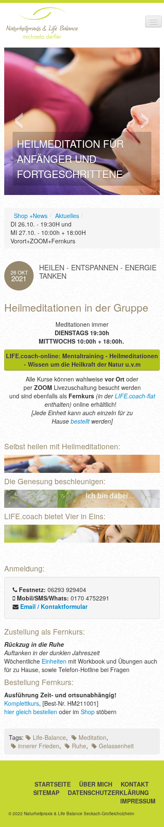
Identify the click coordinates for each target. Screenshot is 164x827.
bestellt (80, 421)
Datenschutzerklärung (108, 792)
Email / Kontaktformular (53, 606)
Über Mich (95, 784)
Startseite (52, 784)
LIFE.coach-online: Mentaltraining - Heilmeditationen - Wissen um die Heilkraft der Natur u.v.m (82, 360)
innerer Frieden (38, 745)
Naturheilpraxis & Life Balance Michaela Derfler (42, 23)
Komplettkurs (21, 703)
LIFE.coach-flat (135, 396)
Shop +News (31, 215)
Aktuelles (67, 215)
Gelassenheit (116, 745)
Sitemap (46, 792)
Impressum (138, 801)
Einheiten (54, 661)
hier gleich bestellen (30, 711)
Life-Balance (49, 737)
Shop (88, 711)
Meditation (92, 737)
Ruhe (79, 745)
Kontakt (135, 784)
